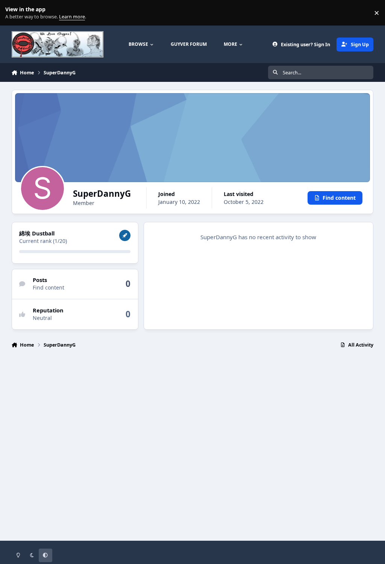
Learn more (14, 13)
